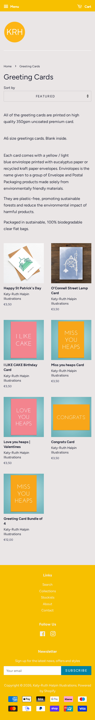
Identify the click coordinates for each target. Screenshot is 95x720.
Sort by (9, 88)
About (47, 604)
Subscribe (76, 671)
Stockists (47, 597)
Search (47, 584)
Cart (87, 7)
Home (8, 66)
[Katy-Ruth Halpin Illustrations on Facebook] (42, 635)
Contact (47, 610)
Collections (47, 591)
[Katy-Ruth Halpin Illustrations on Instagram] (53, 635)
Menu (14, 7)
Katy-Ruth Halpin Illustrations (54, 685)
